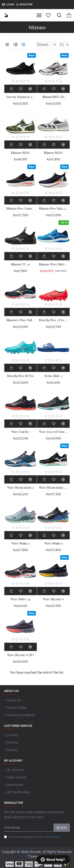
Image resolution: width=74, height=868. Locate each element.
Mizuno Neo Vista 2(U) (53, 208)
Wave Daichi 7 (20, 432)
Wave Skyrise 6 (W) (20, 655)
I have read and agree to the (34, 837)
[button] (53, 859)
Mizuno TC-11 (20, 264)
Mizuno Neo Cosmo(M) (20, 208)
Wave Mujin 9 (21, 543)
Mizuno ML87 (20, 153)
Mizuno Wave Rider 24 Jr (53, 264)
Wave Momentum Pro (53, 487)
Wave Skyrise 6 (53, 599)
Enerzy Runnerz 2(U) (20, 97)
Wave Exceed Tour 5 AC (53, 432)
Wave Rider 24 (20, 599)
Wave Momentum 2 (20, 487)
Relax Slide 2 (53, 376)
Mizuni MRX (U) (53, 97)
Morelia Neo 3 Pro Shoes (53, 320)
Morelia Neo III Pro (20, 376)
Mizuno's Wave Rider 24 (20, 320)
